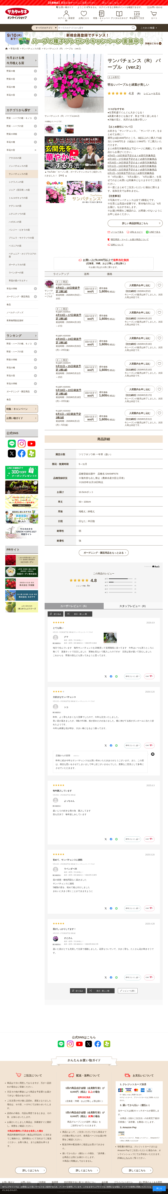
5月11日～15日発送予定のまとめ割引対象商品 (132, 166)
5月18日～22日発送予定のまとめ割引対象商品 (132, 169)
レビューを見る (152, 93)
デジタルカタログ (119, 18)
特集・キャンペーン (101, 19)
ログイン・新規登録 (66, 19)
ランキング (14, 335)
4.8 (94, 580)
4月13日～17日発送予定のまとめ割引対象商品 (132, 159)
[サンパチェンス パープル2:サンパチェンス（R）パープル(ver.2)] (74, 83)
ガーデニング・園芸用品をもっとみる (104, 552)
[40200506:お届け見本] (59, 129)
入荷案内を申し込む (139, 285)
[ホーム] (6, 48)
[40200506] (69, 129)
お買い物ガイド (66, 7)
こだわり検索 (147, 28)
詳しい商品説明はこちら (135, 223)
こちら (127, 1158)
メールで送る (117, 232)
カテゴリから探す (19, 110)
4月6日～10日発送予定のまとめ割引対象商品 (131, 155)
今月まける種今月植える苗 (15, 60)
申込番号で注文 (137, 18)
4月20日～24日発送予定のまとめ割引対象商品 (132, 162)
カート (154, 18)
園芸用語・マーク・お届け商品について (130, 239)
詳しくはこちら (110, 2)
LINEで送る (154, 232)
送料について (117, 245)
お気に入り (84, 18)
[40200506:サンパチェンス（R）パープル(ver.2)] (49, 129)
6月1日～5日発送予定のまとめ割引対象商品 (131, 173)
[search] (133, 27)
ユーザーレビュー (74, 606)
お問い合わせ (156, 7)
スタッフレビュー (133, 606)
